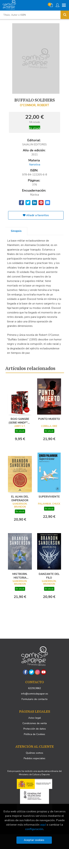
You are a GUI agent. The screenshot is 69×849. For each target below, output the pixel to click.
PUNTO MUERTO (49, 419)
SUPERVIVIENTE (49, 496)
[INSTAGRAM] (37, 672)
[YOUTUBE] (43, 672)
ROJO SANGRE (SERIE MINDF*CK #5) (20, 420)
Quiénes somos (34, 753)
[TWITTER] (31, 672)
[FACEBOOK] (25, 672)
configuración (34, 829)
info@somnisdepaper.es (34, 693)
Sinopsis (16, 231)
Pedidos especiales (34, 758)
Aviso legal (34, 718)
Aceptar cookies (34, 840)
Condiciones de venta (34, 723)
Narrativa (34, 164)
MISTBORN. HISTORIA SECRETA (19, 575)
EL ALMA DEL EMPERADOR (20, 498)
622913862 (34, 688)
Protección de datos (34, 728)
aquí (43, 825)
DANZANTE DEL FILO (49, 575)
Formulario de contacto (35, 699)
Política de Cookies (34, 734)
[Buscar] (65, 15)
